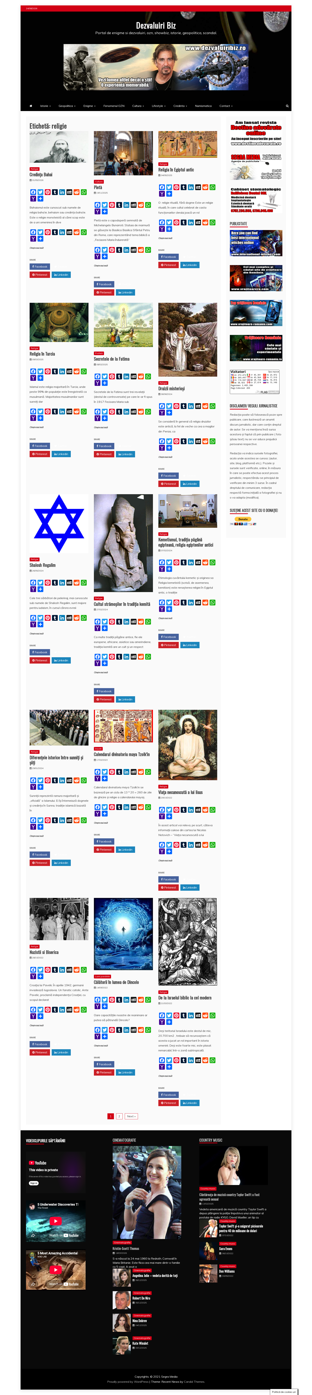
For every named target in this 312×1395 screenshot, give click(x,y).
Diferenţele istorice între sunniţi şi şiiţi (56, 760)
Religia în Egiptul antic (176, 169)
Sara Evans (225, 1248)
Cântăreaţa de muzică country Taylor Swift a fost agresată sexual (229, 1196)
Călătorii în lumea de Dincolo (116, 982)
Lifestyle (157, 106)
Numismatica (203, 106)
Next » (131, 1116)
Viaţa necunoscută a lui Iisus (180, 792)
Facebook (40, 266)
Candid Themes (194, 1381)
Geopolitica (66, 106)
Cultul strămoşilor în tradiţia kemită (122, 604)
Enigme (88, 106)
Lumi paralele (102, 976)
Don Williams (227, 1271)
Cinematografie (124, 1140)
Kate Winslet (140, 1343)
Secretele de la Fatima (111, 358)
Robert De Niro (141, 1298)
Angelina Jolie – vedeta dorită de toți (155, 1275)
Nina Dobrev (140, 1320)
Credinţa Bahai (41, 174)
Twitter (62, 266)
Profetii (99, 353)
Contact (225, 106)
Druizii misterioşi (171, 388)
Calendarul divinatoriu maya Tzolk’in (122, 754)
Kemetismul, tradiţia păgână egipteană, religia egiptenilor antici (185, 542)
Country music (208, 1188)
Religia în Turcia (42, 353)
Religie (34, 169)
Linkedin (62, 274)
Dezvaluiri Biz (156, 25)
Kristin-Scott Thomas (126, 1248)
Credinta (179, 106)
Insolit (98, 748)
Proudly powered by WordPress (128, 1381)
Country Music (210, 1140)
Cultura (136, 106)
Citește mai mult (37, 248)
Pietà (98, 187)
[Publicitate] (256, 255)
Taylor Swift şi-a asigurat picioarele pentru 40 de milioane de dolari (241, 1228)
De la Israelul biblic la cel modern (184, 997)
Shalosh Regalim (43, 565)
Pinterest (41, 274)
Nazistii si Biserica (44, 952)
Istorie (44, 106)
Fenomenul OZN (113, 106)
